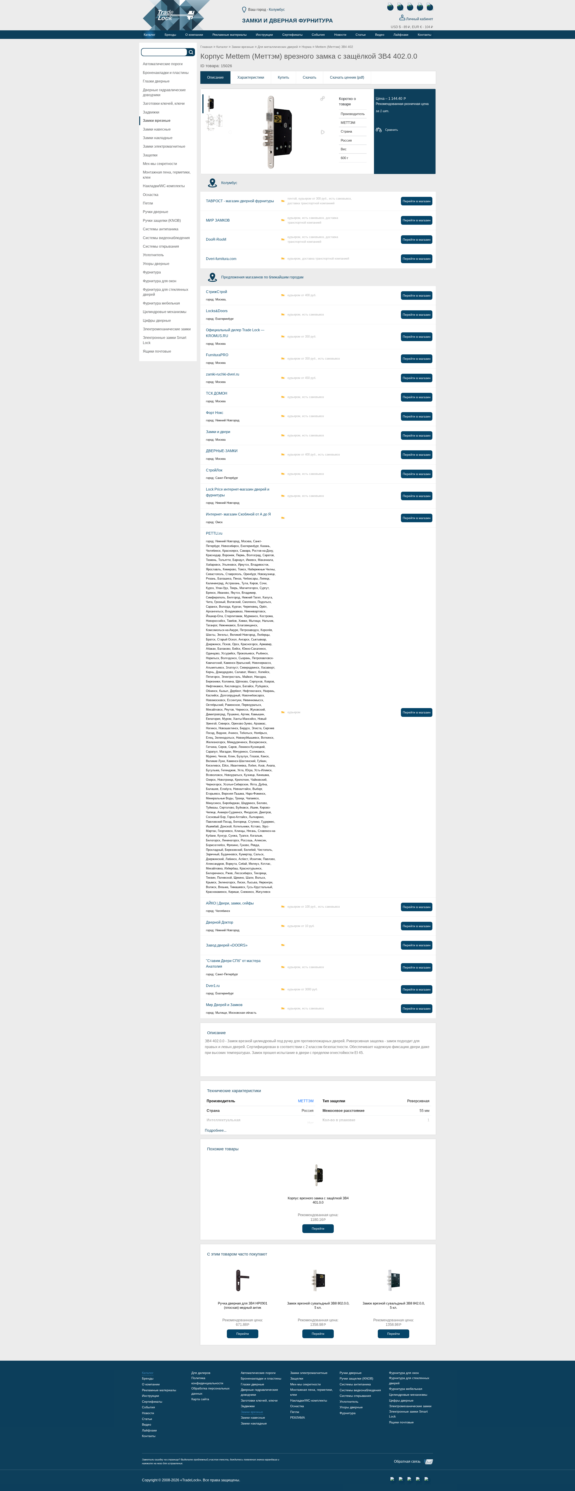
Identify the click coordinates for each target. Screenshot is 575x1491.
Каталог (222, 47)
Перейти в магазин (417, 201)
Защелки (150, 155)
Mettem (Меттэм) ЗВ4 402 (334, 47)
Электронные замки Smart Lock (164, 340)
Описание (215, 77)
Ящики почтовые (157, 351)
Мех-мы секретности (160, 164)
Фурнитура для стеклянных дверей (165, 292)
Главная (206, 47)
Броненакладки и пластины (166, 73)
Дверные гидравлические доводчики (164, 92)
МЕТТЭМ (306, 1101)
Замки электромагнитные (164, 146)
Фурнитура (152, 272)
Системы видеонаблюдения (166, 238)
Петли (148, 203)
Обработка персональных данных (210, 1391)
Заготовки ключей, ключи (164, 103)
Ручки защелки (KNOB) (162, 220)
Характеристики (250, 77)
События (148, 1407)
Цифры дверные (157, 320)
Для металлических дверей (278, 47)
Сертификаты (152, 1401)
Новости (148, 1413)
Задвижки (151, 112)
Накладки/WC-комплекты (164, 186)
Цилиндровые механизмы (164, 312)
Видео (146, 1424)
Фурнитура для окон (159, 281)
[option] (214, 103)
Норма (307, 47)
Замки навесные (157, 129)
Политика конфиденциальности (207, 1380)
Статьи (147, 1419)
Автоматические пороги (163, 64)
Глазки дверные (156, 81)
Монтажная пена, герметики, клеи (166, 174)
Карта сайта (200, 1399)
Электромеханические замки (167, 329)
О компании (151, 1384)
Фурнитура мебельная (161, 303)
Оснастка (150, 195)
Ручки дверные (155, 212)
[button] (322, 98)
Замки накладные (157, 138)
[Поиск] (191, 52)
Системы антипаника (160, 229)
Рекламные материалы (159, 1390)
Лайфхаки (149, 1430)
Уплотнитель (153, 255)
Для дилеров (200, 1373)
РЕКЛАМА (297, 1417)
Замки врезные (156, 120)
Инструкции (150, 1396)
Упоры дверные (156, 264)
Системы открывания (161, 246)
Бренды (147, 1378)
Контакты (148, 1436)
